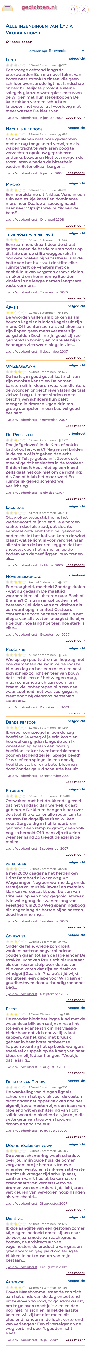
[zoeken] (73, 9)
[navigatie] (7, 8)
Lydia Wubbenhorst (21, 118)
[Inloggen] (84, 9)
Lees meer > (75, 117)
